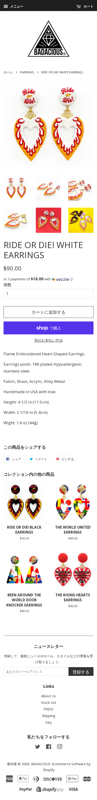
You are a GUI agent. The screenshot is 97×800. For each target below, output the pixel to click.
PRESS (48, 709)
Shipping (48, 715)
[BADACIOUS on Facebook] (48, 747)
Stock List (48, 702)
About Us (48, 696)
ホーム (8, 72)
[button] (48, 279)
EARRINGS (27, 72)
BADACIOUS (40, 764)
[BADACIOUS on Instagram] (59, 747)
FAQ (48, 722)
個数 (8, 284)
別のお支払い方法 (48, 340)
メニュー (16, 6)
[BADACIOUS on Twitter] (37, 747)
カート (88, 6)
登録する (81, 672)
